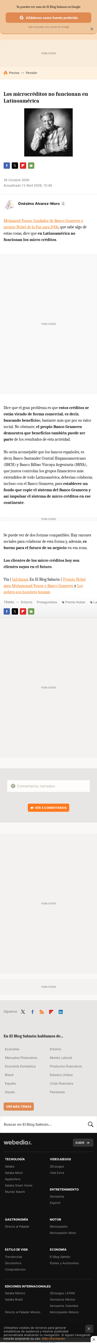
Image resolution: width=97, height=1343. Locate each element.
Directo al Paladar (17, 1226)
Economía (12, 1049)
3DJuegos (57, 1166)
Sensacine (57, 1196)
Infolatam (20, 579)
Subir (79, 1142)
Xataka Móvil (14, 1173)
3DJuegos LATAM (62, 1293)
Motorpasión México (64, 1312)
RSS (41, 1011)
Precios (14, 73)
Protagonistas (47, 602)
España (10, 1083)
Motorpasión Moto (63, 1233)
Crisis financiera (61, 1083)
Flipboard (23, 165)
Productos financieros (66, 1066)
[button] (41, 203)
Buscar (91, 1124)
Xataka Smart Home (18, 1185)
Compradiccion (15, 1269)
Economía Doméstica (20, 1066)
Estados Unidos (61, 1075)
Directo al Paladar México (22, 1312)
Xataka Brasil (14, 1299)
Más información (53, 1338)
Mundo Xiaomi (15, 1191)
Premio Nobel (75, 602)
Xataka (9, 1166)
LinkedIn (60, 1011)
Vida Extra (57, 1173)
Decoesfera (13, 1263)
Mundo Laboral (61, 1058)
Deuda (10, 1092)
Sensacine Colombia (64, 1306)
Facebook (7, 165)
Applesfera (12, 1179)
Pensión (31, 73)
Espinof (55, 1203)
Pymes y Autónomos (64, 1263)
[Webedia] (18, 1145)
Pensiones (57, 1092)
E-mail (31, 165)
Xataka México (15, 1293)
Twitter (15, 165)
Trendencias (13, 1257)
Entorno (26, 602)
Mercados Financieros (21, 1058)
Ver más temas (18, 1106)
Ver (51, 808)
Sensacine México (62, 1299)
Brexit (9, 1075)
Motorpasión (59, 1226)
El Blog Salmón (60, 1257)
